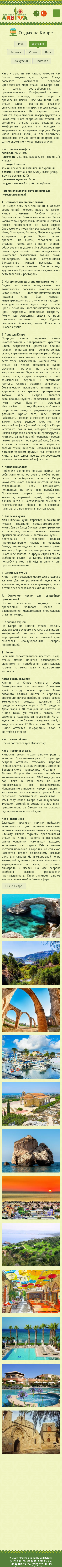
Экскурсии (21, 61)
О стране (38, 44)
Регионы (16, 52)
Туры (21, 44)
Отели (33, 52)
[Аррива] (15, 13)
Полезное (42, 61)
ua (36, 13)
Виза (48, 52)
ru (43, 13)
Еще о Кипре (13, 886)
